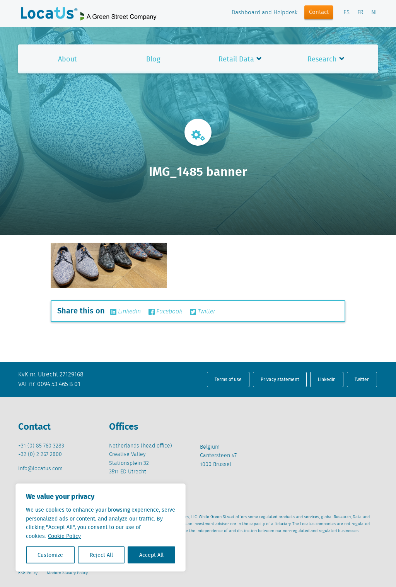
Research (322, 59)
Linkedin (128, 311)
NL (374, 12)
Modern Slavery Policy (67, 573)
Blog (153, 59)
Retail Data (236, 59)
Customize (50, 555)
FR (360, 12)
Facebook (168, 311)
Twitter (205, 311)
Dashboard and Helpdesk (264, 12)
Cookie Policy (64, 536)
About (67, 59)
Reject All (101, 555)
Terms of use (228, 379)
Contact (319, 12)
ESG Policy (28, 573)
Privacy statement (280, 379)
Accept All (151, 555)
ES (346, 12)
